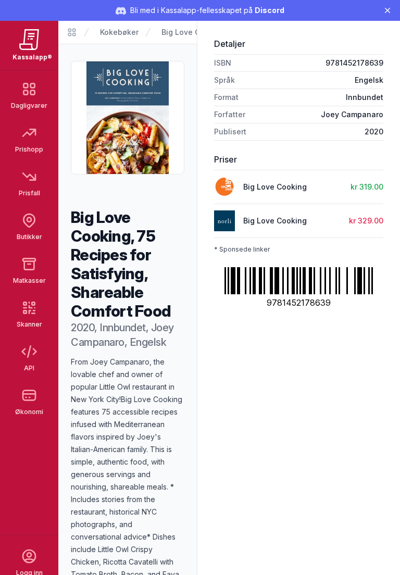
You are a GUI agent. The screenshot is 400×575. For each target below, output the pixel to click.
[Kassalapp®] (72, 32)
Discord (269, 10)
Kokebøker (119, 32)
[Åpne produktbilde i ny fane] (127, 117)
